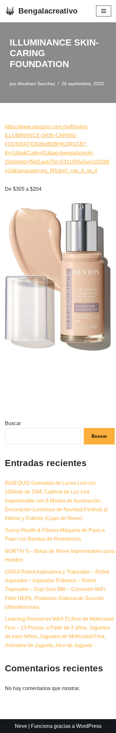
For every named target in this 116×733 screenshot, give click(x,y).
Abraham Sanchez (36, 83)
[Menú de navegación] (103, 10)
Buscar (13, 423)
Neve (21, 726)
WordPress (89, 726)
